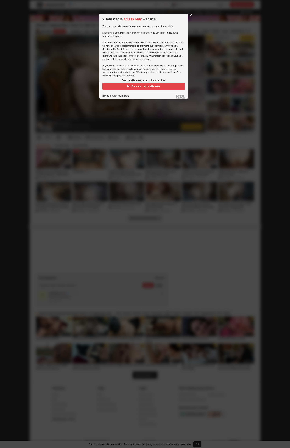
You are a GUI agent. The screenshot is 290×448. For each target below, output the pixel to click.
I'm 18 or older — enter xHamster (143, 86)
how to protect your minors (115, 96)
